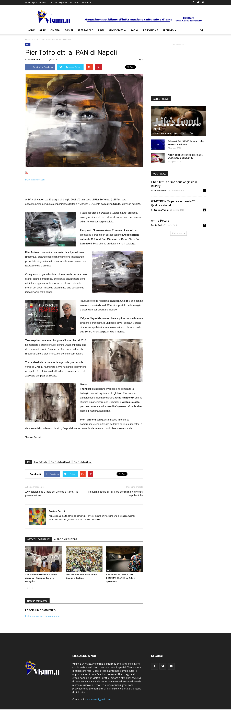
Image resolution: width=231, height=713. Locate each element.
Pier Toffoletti (40, 462)
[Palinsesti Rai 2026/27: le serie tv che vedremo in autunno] (158, 144)
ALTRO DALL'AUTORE (65, 539)
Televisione (150, 30)
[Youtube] (203, 2)
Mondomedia (117, 30)
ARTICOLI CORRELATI (38, 539)
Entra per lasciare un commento (42, 616)
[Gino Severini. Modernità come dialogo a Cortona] (84, 559)
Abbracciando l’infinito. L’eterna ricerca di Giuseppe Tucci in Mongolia (41, 578)
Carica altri (177, 233)
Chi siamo (74, 2)
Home (31, 30)
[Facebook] (193, 2)
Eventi (68, 30)
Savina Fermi (34, 59)
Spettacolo (86, 30)
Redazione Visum (162, 133)
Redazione (86, 2)
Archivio (168, 30)
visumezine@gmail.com (98, 699)
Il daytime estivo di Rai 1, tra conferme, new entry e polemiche (115, 493)
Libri (101, 30)
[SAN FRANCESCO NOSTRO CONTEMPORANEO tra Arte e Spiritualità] (124, 559)
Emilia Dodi (156, 225)
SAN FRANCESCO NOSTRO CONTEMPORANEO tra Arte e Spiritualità (120, 578)
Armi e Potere (160, 220)
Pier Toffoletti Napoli (60, 462)
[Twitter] (198, 2)
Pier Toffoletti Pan (82, 462)
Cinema (55, 30)
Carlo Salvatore (158, 190)
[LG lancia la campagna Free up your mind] (178, 121)
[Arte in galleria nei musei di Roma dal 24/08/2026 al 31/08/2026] (158, 158)
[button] (202, 30)
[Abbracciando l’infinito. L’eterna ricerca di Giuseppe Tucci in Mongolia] (43, 559)
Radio (134, 30)
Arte (42, 30)
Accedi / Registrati (59, 2)
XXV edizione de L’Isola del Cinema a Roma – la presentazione (51, 493)
